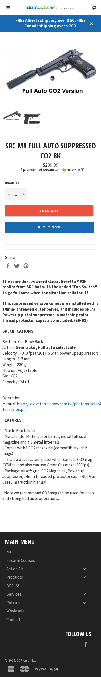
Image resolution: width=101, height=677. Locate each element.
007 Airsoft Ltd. (27, 660)
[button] (50, 169)
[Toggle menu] (84, 568)
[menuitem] (48, 552)
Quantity (12, 183)
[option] (50, 70)
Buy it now (49, 227)
